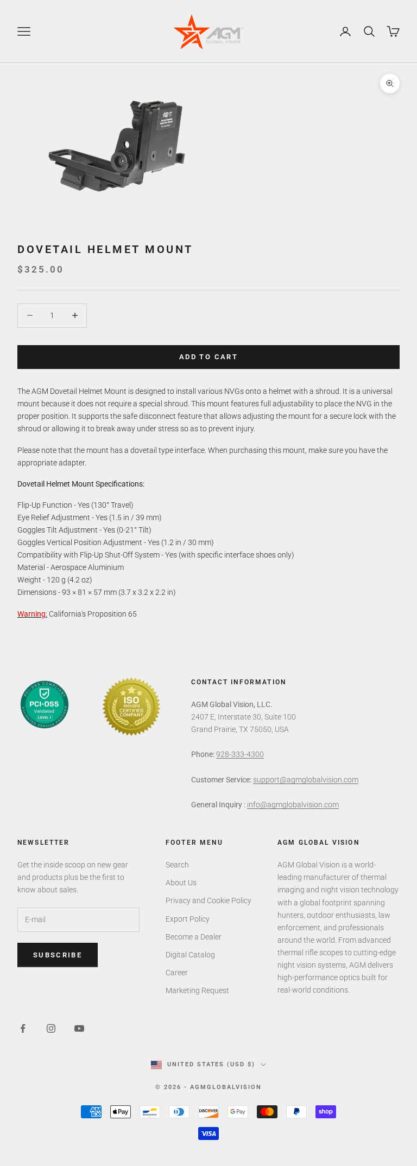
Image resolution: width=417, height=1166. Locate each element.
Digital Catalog (190, 954)
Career (177, 972)
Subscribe (57, 955)
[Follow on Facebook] (22, 1028)
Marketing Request (197, 990)
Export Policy (188, 919)
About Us (181, 882)
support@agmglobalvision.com (305, 779)
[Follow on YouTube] (79, 1028)
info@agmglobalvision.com (293, 804)
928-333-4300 (240, 754)
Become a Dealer (194, 936)
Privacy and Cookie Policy (208, 900)
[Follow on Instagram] (51, 1028)
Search (177, 864)
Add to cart (208, 357)
